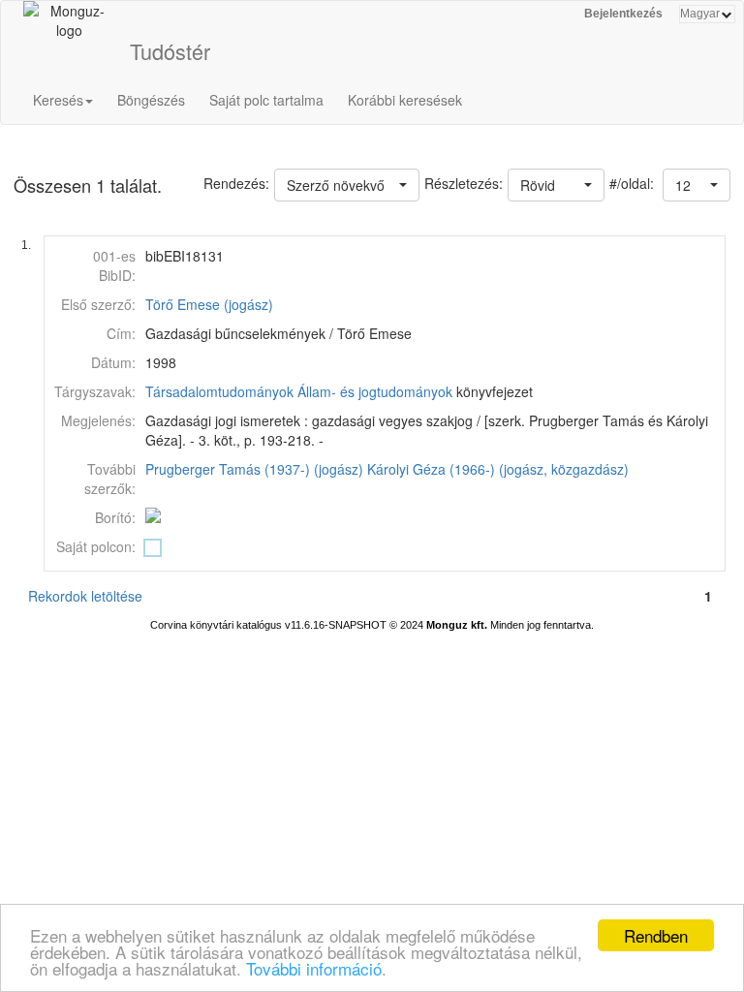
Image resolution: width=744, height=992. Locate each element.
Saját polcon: (96, 546)
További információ (314, 968)
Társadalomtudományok (219, 391)
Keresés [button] (58, 99)
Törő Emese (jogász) (209, 304)
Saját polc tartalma (266, 99)
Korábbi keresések (405, 99)
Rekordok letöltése (85, 595)
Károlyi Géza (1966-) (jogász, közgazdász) (498, 469)
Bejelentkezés (623, 13)
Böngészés (151, 99)
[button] (696, 185)
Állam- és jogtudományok (374, 391)
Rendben (656, 935)
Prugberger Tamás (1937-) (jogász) (254, 469)
